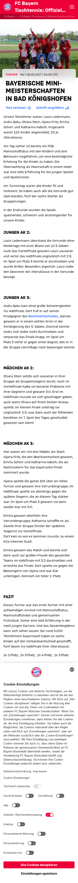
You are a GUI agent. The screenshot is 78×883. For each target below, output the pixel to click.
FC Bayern (9, 16)
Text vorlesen (16, 107)
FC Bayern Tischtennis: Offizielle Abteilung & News (48, 16)
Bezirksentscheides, (43, 316)
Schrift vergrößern (50, 107)
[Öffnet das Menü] (72, 6)
